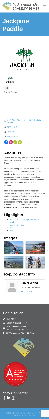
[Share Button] (7, 88)
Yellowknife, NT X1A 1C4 (17, 328)
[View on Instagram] (11, 144)
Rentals (12, 228)
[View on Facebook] (6, 144)
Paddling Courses (16, 225)
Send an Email (26, 291)
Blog (11, 230)
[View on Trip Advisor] (20, 144)
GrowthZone (31, 415)
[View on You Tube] (15, 144)
